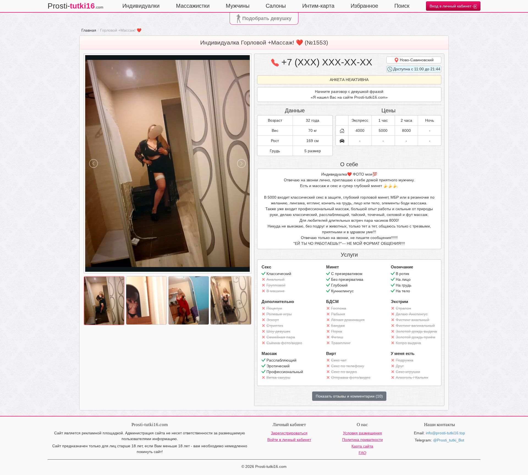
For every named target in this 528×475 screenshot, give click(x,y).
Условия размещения (362, 433)
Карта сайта (362, 446)
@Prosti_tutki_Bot (448, 440)
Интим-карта (318, 6)
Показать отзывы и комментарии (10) (349, 396)
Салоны (276, 6)
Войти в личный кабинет (289, 439)
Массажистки (193, 6)
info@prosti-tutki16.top (445, 433)
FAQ (362, 453)
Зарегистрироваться (289, 433)
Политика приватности (362, 439)
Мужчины (237, 6)
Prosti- (75, 6)
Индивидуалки (141, 6)
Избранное (364, 6)
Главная (88, 30)
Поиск (401, 6)
